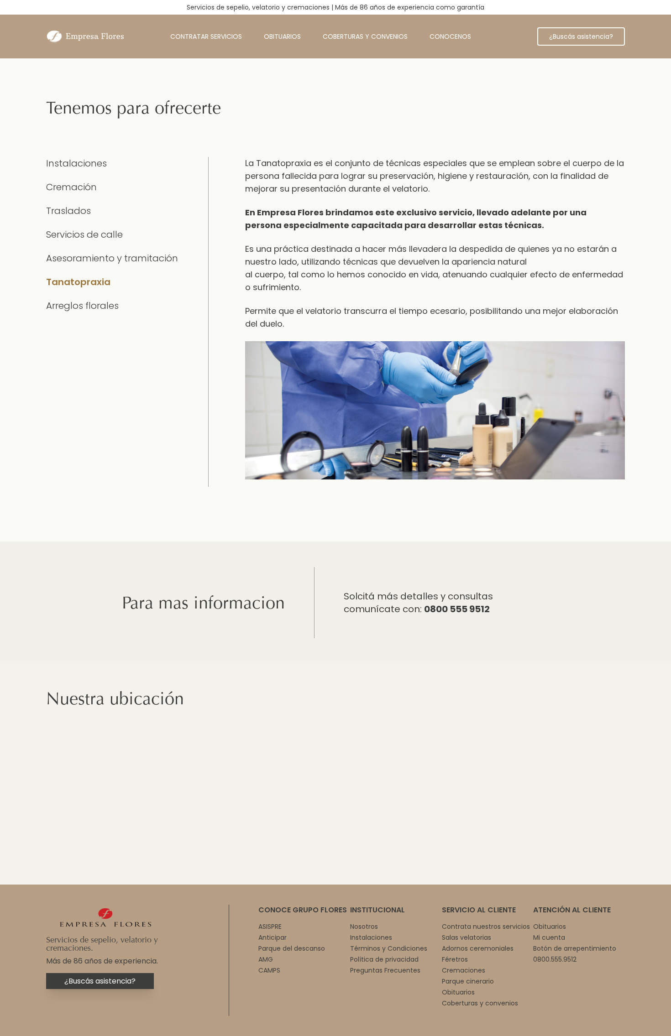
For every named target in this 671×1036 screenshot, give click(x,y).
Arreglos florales (82, 305)
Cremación (71, 187)
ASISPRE (270, 926)
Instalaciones (76, 163)
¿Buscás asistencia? (581, 36)
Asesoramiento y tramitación (112, 258)
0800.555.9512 (555, 959)
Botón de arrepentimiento (574, 948)
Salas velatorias (466, 937)
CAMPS (269, 970)
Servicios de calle (84, 234)
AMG (265, 959)
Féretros (455, 959)
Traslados (68, 210)
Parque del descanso (291, 948)
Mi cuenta (549, 937)
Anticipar (272, 937)
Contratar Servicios (206, 36)
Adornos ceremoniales (478, 948)
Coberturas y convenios (365, 36)
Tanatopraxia (78, 282)
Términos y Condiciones (388, 948)
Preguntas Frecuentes (385, 970)
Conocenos (450, 36)
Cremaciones (463, 970)
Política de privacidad (384, 959)
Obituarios (282, 36)
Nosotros (364, 926)
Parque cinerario (468, 981)
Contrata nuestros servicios (486, 926)
